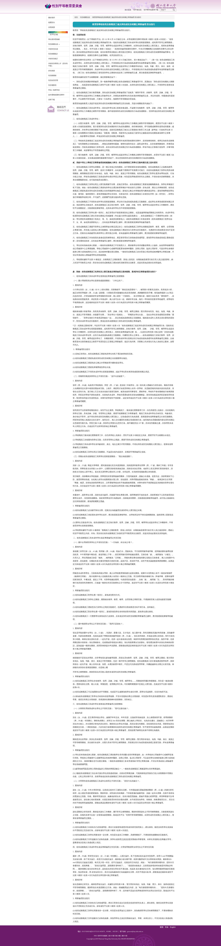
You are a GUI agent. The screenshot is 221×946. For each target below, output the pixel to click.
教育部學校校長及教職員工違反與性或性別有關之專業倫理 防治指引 (116, 17)
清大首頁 (128, 10)
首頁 (76, 17)
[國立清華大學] (148, 6)
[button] (58, 44)
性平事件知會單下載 (151, 10)
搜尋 (174, 10)
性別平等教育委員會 (66, 6)
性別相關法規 (85, 17)
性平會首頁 (137, 10)
